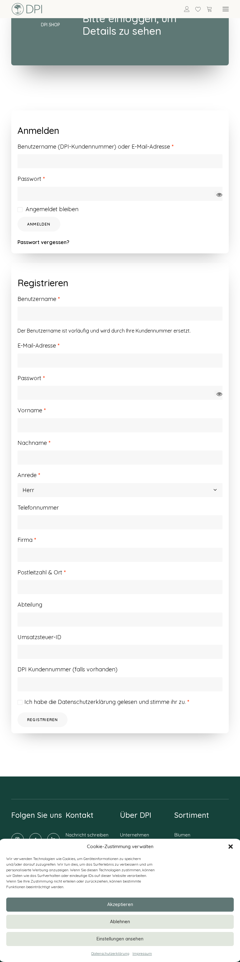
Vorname (32, 410)
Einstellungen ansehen (120, 939)
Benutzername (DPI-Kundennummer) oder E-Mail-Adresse (95, 146)
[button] (231, 846)
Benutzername (39, 299)
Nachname (34, 442)
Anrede (29, 475)
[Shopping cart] (206, 9)
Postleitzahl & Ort (42, 572)
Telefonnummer (38, 507)
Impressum (142, 953)
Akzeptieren (120, 904)
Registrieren (42, 719)
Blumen (182, 835)
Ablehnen (120, 921)
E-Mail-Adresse (38, 345)
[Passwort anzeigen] (217, 193)
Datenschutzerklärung (110, 953)
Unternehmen (134, 835)
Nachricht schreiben (87, 835)
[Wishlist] (195, 9)
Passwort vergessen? (43, 242)
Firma (27, 539)
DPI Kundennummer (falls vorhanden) (68, 669)
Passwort (31, 178)
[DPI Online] (27, 9)
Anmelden (39, 224)
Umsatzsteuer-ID (39, 637)
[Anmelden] (184, 9)
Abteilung (30, 604)
